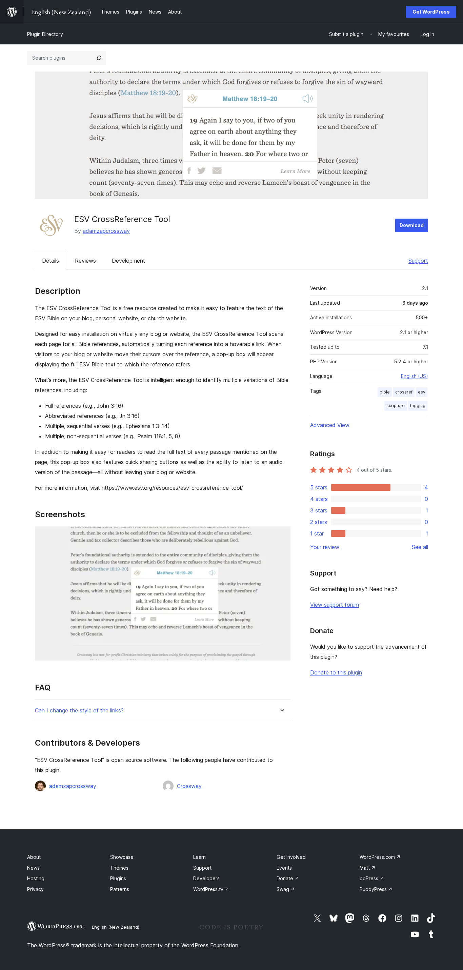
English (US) (414, 376)
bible (385, 392)
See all (420, 547)
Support (418, 260)
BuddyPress (376, 889)
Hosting (35, 878)
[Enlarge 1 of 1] (281, 535)
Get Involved (291, 857)
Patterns (119, 889)
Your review (324, 547)
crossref (403, 392)
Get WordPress (431, 12)
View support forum (334, 604)
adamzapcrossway (106, 230)
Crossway (189, 786)
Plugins (118, 878)
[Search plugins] (99, 58)
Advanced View (329, 425)
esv (421, 392)
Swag (286, 889)
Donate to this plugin (336, 672)
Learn (199, 857)
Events (284, 868)
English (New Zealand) (115, 927)
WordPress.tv (211, 889)
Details (50, 260)
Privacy (35, 889)
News (33, 868)
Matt (368, 868)
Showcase (122, 857)
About (34, 857)
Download (412, 225)
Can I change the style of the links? (79, 710)
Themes (119, 868)
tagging (417, 405)
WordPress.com (380, 857)
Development (128, 260)
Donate (288, 878)
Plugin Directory (45, 34)
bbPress (372, 878)
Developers (206, 878)
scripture (395, 405)
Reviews (85, 260)
